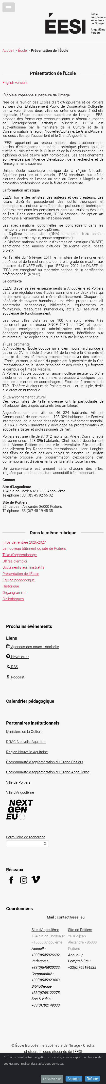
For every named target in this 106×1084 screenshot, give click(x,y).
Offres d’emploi (14, 561)
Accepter (74, 1079)
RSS (14, 667)
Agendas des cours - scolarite (34, 647)
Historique (10, 586)
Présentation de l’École (20, 574)
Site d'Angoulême (45, 930)
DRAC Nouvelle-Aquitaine (26, 742)
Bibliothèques (13, 599)
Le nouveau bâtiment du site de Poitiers (34, 548)
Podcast (17, 677)
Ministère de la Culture (24, 731)
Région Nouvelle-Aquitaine (27, 752)
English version (14, 82)
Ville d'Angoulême (20, 792)
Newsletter (19, 657)
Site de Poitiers (80, 930)
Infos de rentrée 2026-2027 (24, 542)
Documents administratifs (23, 567)
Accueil (8, 50)
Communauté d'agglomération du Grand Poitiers (44, 762)
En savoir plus (52, 1078)
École (22, 50)
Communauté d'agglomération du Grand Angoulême (47, 772)
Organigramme (14, 592)
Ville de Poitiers (18, 782)
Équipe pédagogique (18, 580)
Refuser (92, 1079)
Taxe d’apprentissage (19, 555)
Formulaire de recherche (25, 837)
